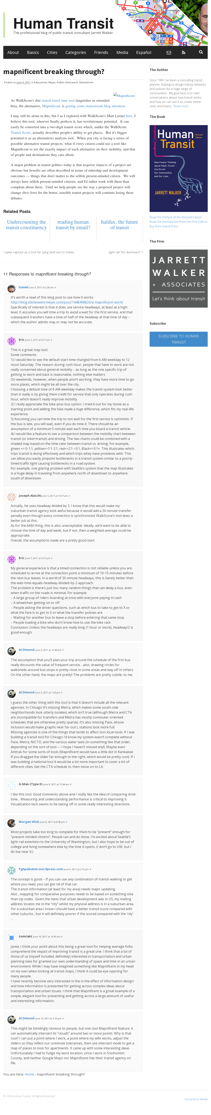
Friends (101, 52)
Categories (76, 52)
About (13, 52)
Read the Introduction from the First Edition (178, 222)
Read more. (181, 106)
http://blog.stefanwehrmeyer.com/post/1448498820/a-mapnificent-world (67, 302)
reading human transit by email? (73, 224)
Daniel (23, 287)
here (129, 115)
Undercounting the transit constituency (26, 224)
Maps (51, 82)
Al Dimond (26, 650)
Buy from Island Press (164, 226)
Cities (52, 52)
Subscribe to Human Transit (178, 339)
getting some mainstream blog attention (95, 105)
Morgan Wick (29, 822)
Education (40, 82)
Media (122, 52)
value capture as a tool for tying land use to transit (39, 252)
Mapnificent (51, 105)
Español (143, 52)
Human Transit (63, 22)
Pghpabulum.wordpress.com (41, 869)
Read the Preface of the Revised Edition (176, 217)
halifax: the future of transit (119, 224)
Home (29, 1074)
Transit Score (20, 132)
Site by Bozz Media (196, 1099)
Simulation (86, 82)
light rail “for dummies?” (125, 252)
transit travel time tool (58, 100)
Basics (33, 52)
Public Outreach (67, 82)
